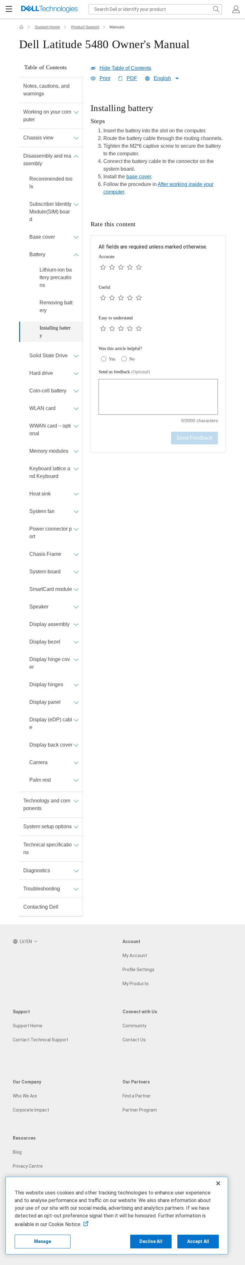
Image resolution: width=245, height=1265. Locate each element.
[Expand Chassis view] (76, 138)
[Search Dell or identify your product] (216, 9)
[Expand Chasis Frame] (76, 554)
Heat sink (40, 493)
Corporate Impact (31, 1109)
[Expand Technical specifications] (76, 845)
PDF (132, 78)
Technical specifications (47, 848)
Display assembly (49, 624)
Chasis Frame (45, 554)
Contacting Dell (40, 907)
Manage (42, 1241)
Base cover (42, 237)
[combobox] (155, 9)
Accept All (198, 1241)
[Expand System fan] (76, 511)
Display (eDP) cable (50, 723)
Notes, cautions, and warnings (46, 89)
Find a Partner (136, 1095)
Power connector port (50, 532)
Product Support (85, 27)
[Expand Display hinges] (76, 684)
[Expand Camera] (76, 762)
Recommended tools (50, 182)
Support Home (47, 27)
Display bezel (44, 641)
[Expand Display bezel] (76, 642)
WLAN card (42, 408)
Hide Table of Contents (125, 68)
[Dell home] (21, 27)
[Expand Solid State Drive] (76, 356)
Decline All (150, 1241)
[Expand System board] (76, 572)
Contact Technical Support (40, 1039)
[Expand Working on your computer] (76, 112)
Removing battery (56, 306)
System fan (42, 511)
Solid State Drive (48, 355)
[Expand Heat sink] (76, 494)
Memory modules (48, 451)
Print (105, 78)
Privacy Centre (28, 1166)
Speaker (38, 606)
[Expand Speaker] (76, 607)
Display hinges (46, 684)
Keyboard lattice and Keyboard (49, 472)
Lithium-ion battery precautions (56, 277)
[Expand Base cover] (76, 237)
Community (134, 1025)
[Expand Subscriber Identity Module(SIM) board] (76, 204)
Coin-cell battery (47, 390)
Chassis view (38, 137)
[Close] (218, 1183)
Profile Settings (138, 969)
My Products (135, 983)
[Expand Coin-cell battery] (76, 391)
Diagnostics (36, 870)
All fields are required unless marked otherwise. (153, 247)
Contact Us (134, 1039)
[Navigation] (9, 9)
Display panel (45, 702)
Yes (112, 359)
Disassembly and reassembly (47, 159)
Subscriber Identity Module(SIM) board (50, 211)
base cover (138, 176)
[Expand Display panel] (76, 702)
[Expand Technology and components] (76, 801)
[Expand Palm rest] (76, 780)
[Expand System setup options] (76, 826)
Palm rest (40, 780)
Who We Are (25, 1095)
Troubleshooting (41, 888)
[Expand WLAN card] (76, 408)
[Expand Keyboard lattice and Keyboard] (76, 469)
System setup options (47, 826)
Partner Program (139, 1109)
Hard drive (41, 373)
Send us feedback (124, 371)
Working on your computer (47, 115)
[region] (158, 151)
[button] (236, 9)
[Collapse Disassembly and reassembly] (76, 156)
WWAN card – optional (50, 429)
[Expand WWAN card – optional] (76, 426)
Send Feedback (194, 438)
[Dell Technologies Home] (49, 9)
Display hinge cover (49, 663)
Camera (38, 762)
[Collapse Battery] (76, 254)
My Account (134, 955)
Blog (17, 1152)
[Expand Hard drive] (76, 373)
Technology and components (46, 804)
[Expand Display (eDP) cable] (76, 720)
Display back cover (50, 745)
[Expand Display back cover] (76, 745)
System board (45, 571)
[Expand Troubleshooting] (76, 889)
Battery (37, 254)
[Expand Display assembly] (76, 624)
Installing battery (55, 331)
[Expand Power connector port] (76, 529)
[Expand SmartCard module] (76, 589)
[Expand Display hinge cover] (76, 659)
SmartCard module (50, 589)
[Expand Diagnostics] (76, 870)
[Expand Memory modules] (76, 451)
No (132, 359)
